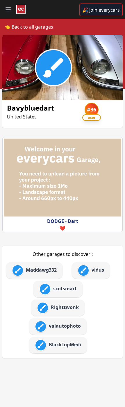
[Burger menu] (8, 9)
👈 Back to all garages (29, 27)
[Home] (14, 9)
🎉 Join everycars (101, 10)
